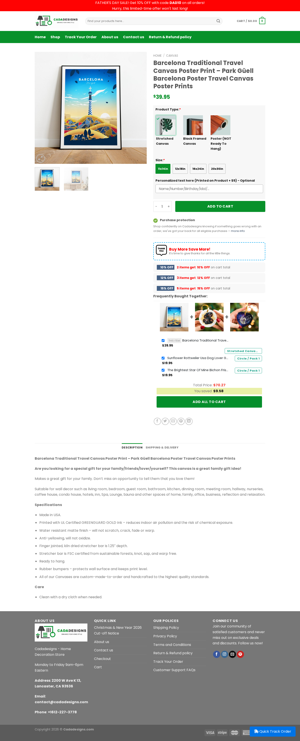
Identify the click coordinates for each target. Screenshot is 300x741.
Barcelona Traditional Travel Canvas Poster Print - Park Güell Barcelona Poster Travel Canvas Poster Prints (198, 340)
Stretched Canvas (164, 141)
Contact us (133, 37)
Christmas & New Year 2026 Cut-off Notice (118, 630)
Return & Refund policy (170, 37)
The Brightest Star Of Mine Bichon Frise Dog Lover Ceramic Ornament (198, 370)
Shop (55, 37)
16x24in (198, 169)
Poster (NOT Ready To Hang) (221, 143)
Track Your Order (81, 37)
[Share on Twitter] (165, 421)
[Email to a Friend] (173, 421)
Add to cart (220, 206)
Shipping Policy (166, 627)
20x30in (217, 169)
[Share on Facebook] (157, 421)
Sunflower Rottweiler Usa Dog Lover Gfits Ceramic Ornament (198, 358)
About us (109, 37)
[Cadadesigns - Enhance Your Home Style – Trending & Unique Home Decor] (57, 21)
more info (238, 231)
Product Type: (168, 109)
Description (132, 447)
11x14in (163, 169)
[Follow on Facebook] (216, 654)
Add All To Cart (209, 401)
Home (40, 37)
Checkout (102, 658)
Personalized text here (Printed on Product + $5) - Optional (205, 180)
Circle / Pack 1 (248, 358)
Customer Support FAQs (174, 669)
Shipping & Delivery (162, 447)
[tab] (132, 447)
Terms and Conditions (172, 644)
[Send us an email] (232, 654)
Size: (160, 160)
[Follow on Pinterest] (240, 654)
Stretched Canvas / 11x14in (244, 351)
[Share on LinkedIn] (189, 421)
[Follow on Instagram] (224, 654)
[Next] (139, 108)
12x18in (180, 169)
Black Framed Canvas (194, 141)
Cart (98, 667)
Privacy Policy (165, 636)
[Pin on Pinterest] (181, 421)
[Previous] (42, 108)
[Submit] (218, 21)
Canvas (172, 56)
